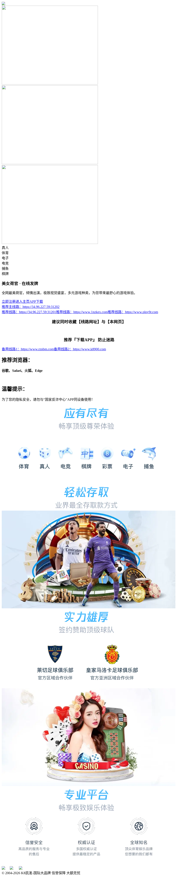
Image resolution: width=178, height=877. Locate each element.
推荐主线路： (30, 307)
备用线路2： (80, 349)
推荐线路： (29, 312)
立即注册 (9, 301)
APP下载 (36, 301)
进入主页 (23, 301)
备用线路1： (28, 349)
